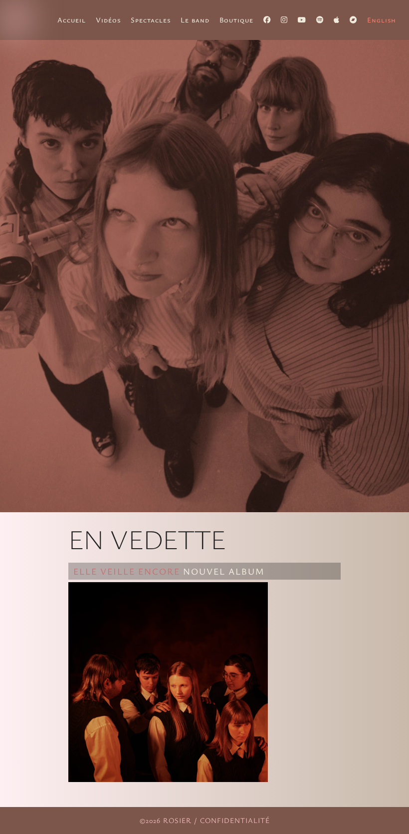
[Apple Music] (337, 19)
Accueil (71, 19)
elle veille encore (126, 571)
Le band (195, 19)
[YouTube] (302, 19)
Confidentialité (235, 820)
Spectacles (151, 19)
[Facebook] (267, 19)
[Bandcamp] (353, 19)
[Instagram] (284, 19)
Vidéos (108, 19)
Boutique (236, 19)
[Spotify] (320, 19)
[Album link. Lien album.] (168, 779)
